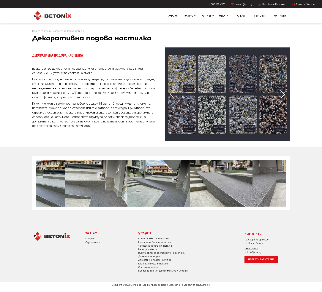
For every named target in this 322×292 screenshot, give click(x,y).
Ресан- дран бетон (147, 249)
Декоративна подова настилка (154, 260)
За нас (188, 15)
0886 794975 (251, 248)
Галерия (241, 15)
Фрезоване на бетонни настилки (155, 245)
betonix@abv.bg (243, 4)
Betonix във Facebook (273, 4)
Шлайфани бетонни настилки (153, 238)
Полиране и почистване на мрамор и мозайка (163, 270)
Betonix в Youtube (305, 4)
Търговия (260, 15)
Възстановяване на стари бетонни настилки (161, 252)
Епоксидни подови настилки (153, 263)
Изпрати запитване (261, 259)
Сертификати (92, 242)
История (89, 238)
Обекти (223, 15)
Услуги (206, 15)
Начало (172, 15)
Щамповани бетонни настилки (154, 242)
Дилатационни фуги (149, 256)
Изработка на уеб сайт (180, 284)
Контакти (280, 15)
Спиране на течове (148, 267)
